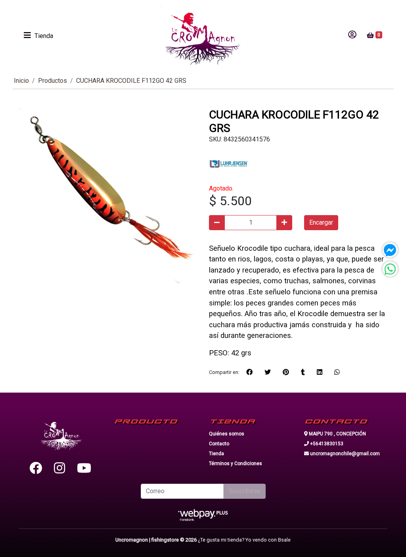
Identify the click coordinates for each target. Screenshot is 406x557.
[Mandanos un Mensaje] (390, 250)
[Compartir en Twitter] (267, 372)
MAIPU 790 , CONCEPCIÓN (337, 434)
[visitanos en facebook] (35, 468)
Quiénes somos (226, 434)
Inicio (21, 80)
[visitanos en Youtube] (84, 468)
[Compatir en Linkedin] (319, 372)
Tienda (216, 453)
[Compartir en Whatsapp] (337, 372)
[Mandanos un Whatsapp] (390, 269)
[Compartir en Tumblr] (303, 372)
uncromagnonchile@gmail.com (344, 453)
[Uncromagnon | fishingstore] (200, 35)
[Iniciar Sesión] (352, 35)
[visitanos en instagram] (59, 468)
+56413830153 (326, 443)
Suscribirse (244, 491)
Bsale (284, 540)
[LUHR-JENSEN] (229, 163)
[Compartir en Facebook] (249, 372)
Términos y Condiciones (235, 463)
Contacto (219, 443)
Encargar (321, 222)
